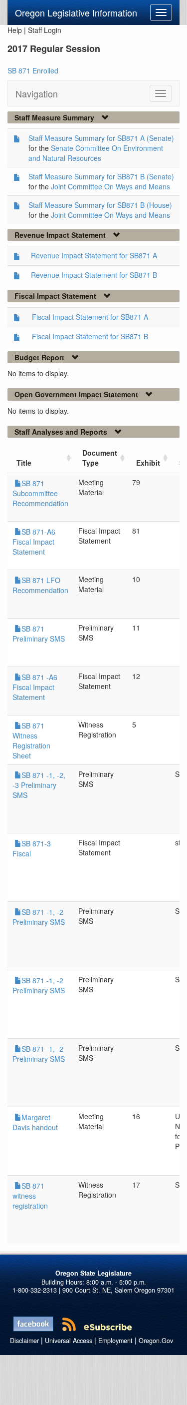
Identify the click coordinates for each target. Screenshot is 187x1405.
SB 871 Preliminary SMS (38, 634)
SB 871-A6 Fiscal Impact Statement (33, 542)
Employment (115, 1340)
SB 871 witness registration (30, 1196)
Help (14, 30)
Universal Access (68, 1340)
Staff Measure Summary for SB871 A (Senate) (101, 138)
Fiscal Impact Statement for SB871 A (90, 317)
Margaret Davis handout (35, 1122)
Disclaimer (24, 1340)
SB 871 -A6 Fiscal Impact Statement (34, 687)
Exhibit (148, 463)
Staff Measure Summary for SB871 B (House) (100, 205)
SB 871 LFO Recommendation (40, 585)
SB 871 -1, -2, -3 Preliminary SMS (38, 785)
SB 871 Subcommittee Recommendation (40, 493)
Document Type (99, 458)
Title (23, 463)
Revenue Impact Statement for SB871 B (94, 275)
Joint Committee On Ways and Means (110, 186)
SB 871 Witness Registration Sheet (31, 740)
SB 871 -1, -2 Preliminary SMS (38, 917)
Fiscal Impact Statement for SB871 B (90, 336)
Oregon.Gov (156, 1340)
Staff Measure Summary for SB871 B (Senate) (101, 176)
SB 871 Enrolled (32, 70)
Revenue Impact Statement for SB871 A (94, 255)
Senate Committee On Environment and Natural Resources (95, 153)
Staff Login (44, 30)
